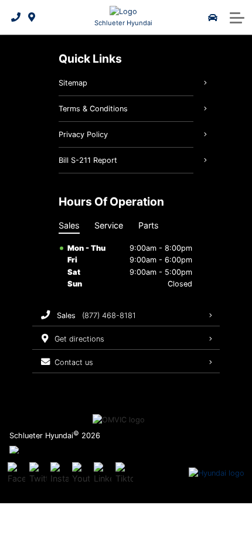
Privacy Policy (83, 134)
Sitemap (73, 83)
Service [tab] (108, 225)
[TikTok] (124, 473)
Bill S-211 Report (88, 160)
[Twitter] (38, 473)
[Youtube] (81, 473)
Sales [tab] (69, 225)
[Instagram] (59, 473)
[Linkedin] (102, 473)
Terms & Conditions (93, 108)
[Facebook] (16, 473)
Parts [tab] (148, 225)
